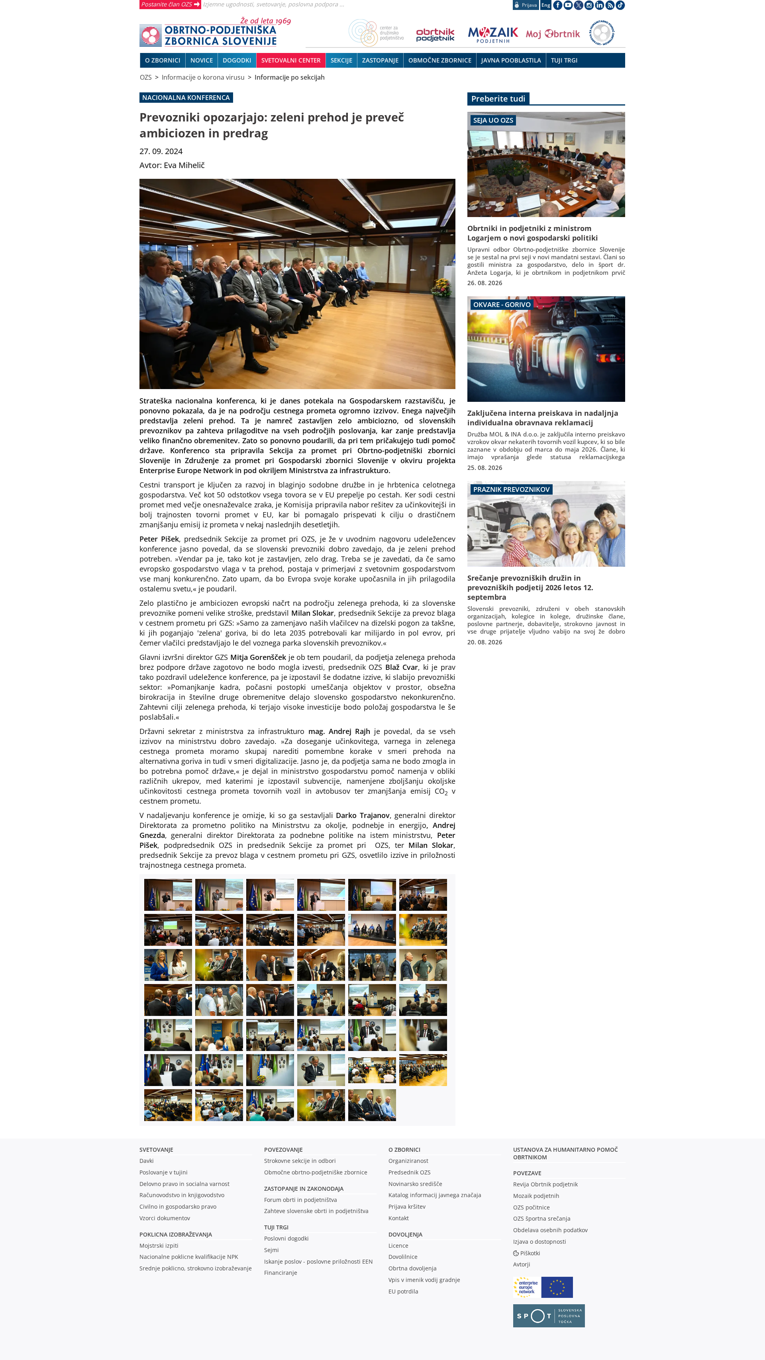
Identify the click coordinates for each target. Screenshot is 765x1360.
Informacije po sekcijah (290, 77)
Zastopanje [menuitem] (380, 60)
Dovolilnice (403, 1256)
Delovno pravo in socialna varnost (184, 1184)
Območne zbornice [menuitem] (439, 60)
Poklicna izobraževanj (173, 1234)
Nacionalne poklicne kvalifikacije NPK (188, 1256)
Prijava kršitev (407, 1206)
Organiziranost (408, 1160)
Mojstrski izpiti (158, 1245)
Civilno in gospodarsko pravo (177, 1206)
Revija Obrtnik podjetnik (545, 1184)
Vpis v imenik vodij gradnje (424, 1280)
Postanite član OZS (166, 4)
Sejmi (271, 1250)
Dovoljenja (405, 1234)
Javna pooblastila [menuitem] (511, 60)
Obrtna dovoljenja (412, 1268)
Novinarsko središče (415, 1184)
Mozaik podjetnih (536, 1196)
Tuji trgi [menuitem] (564, 60)
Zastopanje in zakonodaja (303, 1188)
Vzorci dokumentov (164, 1218)
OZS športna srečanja (542, 1218)
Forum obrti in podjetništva (300, 1199)
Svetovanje (156, 1149)
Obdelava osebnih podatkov (550, 1230)
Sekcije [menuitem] (341, 60)
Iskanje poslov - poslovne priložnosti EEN (318, 1261)
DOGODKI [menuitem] (237, 60)
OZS (146, 77)
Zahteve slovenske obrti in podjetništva (316, 1211)
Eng (545, 5)
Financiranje (280, 1272)
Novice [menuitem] (201, 60)
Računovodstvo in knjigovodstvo (181, 1195)
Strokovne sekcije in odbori (300, 1160)
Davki (146, 1160)
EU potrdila (403, 1291)
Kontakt (398, 1218)
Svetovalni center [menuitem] (291, 60)
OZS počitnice (531, 1207)
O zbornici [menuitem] (162, 60)
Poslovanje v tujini (163, 1172)
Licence (398, 1245)
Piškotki (530, 1253)
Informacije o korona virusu (203, 77)
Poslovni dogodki (286, 1238)
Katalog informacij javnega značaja (434, 1195)
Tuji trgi (276, 1227)
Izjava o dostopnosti (539, 1241)
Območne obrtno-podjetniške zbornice (315, 1172)
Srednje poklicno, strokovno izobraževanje (195, 1268)
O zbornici (404, 1149)
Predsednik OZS (409, 1172)
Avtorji (521, 1264)
